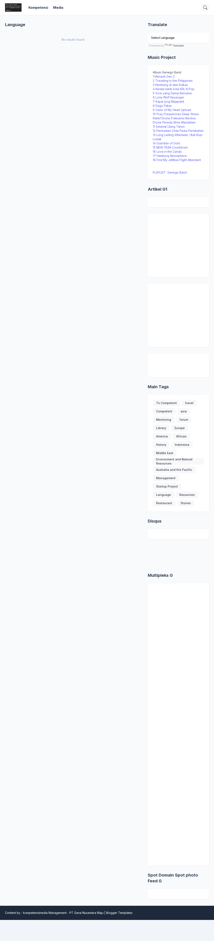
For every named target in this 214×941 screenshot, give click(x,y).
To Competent (166, 403)
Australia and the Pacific (174, 469)
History (161, 444)
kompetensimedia (35, 913)
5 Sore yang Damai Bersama (172, 93)
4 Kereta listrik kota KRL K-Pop (173, 89)
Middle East (164, 453)
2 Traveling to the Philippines (173, 80)
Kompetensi (38, 7)
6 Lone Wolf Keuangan (168, 97)
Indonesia (182, 444)
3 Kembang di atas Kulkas (170, 85)
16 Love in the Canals (167, 151)
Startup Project (167, 486)
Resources (187, 494)
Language (163, 494)
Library (161, 428)
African (181, 436)
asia (184, 411)
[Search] (205, 7)
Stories (186, 503)
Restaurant (164, 503)
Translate (178, 45)
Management (166, 478)
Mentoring (163, 419)
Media (58, 7)
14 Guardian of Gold (166, 143)
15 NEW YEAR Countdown (170, 147)
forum (184, 419)
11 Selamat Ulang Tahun (169, 126)
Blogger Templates (119, 913)
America (162, 436)
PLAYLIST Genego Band (170, 172)
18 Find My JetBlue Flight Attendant (177, 160)
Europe (180, 428)
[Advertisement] (183, 245)
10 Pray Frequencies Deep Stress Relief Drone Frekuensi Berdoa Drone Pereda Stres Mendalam (176, 118)
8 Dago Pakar (163, 105)
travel (189, 403)
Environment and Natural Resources (174, 461)
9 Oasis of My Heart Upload (172, 110)
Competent (164, 411)
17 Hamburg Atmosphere (170, 155)
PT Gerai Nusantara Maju (86, 913)
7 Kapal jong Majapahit (168, 101)
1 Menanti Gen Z (164, 76)
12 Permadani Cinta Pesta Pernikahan (178, 130)
